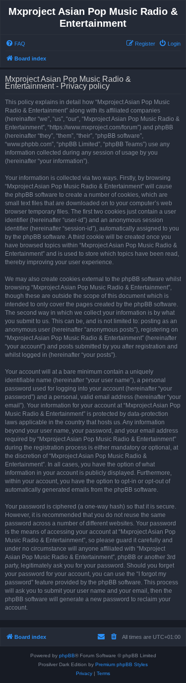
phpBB (67, 655)
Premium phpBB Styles (121, 664)
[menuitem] (15, 44)
